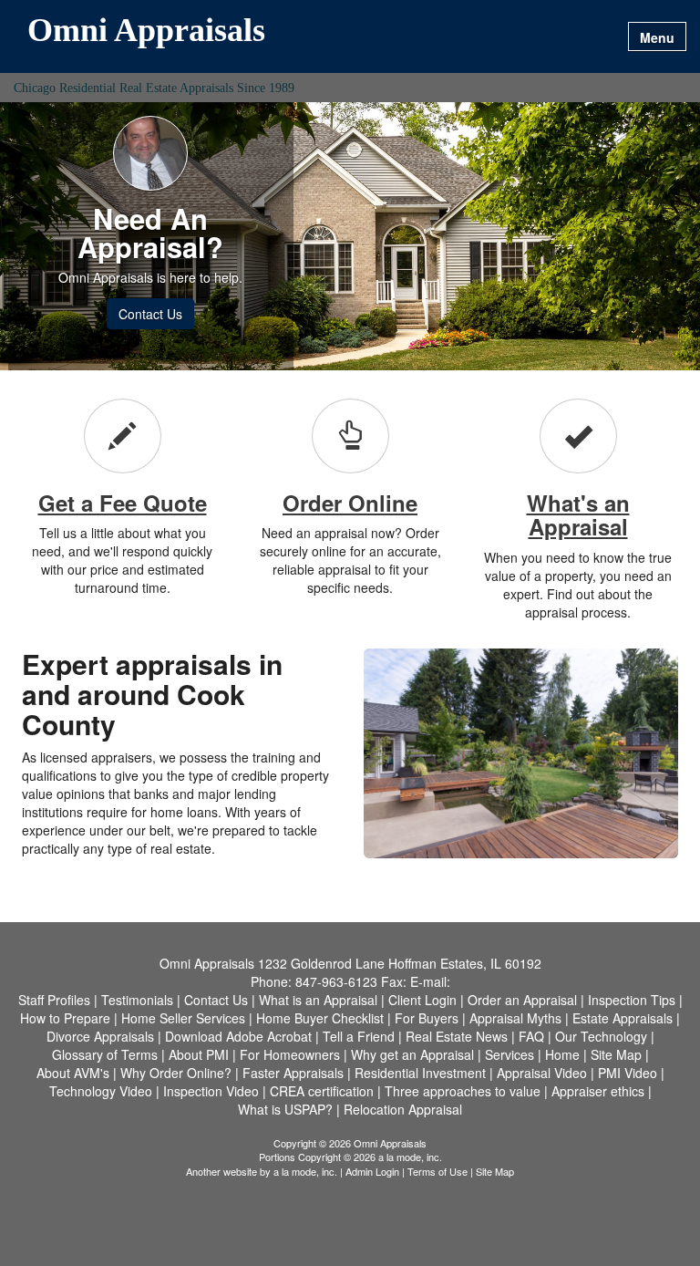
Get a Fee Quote (122, 502)
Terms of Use (437, 1171)
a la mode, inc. (305, 1171)
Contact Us (150, 314)
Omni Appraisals (146, 31)
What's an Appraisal (578, 514)
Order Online (350, 502)
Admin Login (372, 1171)
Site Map (495, 1171)
